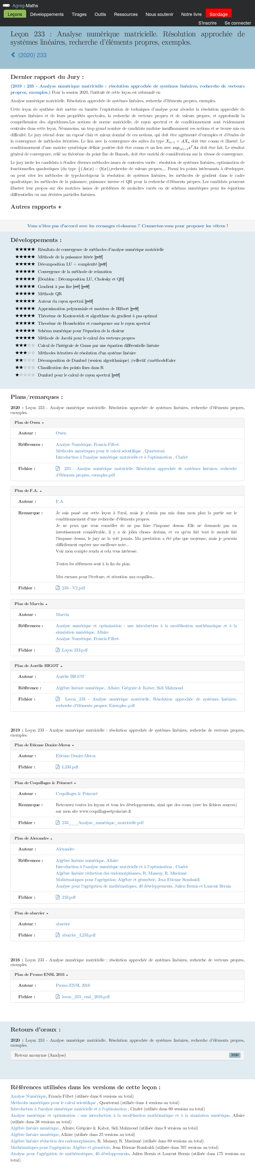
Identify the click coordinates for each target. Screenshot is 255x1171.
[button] (127, 423)
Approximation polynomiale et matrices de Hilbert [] (88, 308)
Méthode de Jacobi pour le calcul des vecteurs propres (86, 338)
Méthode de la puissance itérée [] (70, 257)
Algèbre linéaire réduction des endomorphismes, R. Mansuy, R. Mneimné (121, 873)
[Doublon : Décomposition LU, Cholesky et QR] (80, 279)
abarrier (63, 924)
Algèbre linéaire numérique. (35, 1128)
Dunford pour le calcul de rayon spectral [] (78, 375)
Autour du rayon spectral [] (65, 301)
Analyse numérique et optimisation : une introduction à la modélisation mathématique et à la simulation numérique (119, 1115)
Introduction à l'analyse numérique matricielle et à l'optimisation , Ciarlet (122, 457)
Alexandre (65, 849)
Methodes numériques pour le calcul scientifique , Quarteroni (110, 451)
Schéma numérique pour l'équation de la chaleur (80, 330)
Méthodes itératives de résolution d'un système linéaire (86, 353)
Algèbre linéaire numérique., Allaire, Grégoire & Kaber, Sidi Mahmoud (119, 688)
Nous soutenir (159, 14)
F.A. (60, 501)
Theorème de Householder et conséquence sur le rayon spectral (93, 323)
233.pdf (67, 897)
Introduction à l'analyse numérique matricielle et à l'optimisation (69, 1109)
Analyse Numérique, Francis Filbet (87, 444)
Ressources (126, 14)
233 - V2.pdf (72, 588)
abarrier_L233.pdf (77, 935)
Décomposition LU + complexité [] (72, 264)
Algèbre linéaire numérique (34, 1134)
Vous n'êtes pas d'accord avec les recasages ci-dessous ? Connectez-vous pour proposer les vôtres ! (127, 226)
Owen (61, 433)
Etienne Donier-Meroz (75, 755)
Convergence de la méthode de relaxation (74, 271)
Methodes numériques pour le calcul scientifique (53, 1102)
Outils (100, 14)
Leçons (15, 14)
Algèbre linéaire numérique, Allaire (87, 860)
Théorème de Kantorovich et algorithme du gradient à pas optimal (97, 316)
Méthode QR (49, 293)
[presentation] (127, 97)
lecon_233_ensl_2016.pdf (84, 996)
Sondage (219, 14)
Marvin (62, 614)
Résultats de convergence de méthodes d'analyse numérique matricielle (100, 249)
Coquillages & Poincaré (77, 793)
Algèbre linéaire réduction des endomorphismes (52, 1141)
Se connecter (238, 22)
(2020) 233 (31, 54)
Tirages (79, 14)
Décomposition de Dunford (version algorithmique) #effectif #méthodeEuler (106, 360)
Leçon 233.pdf (73, 650)
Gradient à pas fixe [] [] (63, 286)
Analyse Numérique (28, 1096)
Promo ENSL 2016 (73, 985)
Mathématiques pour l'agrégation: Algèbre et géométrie (60, 1147)
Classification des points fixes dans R (70, 367)
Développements (47, 14)
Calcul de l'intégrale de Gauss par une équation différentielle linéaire (98, 345)
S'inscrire (207, 22)
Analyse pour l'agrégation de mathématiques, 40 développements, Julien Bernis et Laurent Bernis (143, 886)
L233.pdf (69, 767)
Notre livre (191, 14)
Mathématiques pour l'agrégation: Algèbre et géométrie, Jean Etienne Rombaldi (127, 879)
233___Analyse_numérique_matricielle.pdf (101, 822)
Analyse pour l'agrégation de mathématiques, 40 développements (69, 1153)
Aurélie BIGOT (70, 676)
